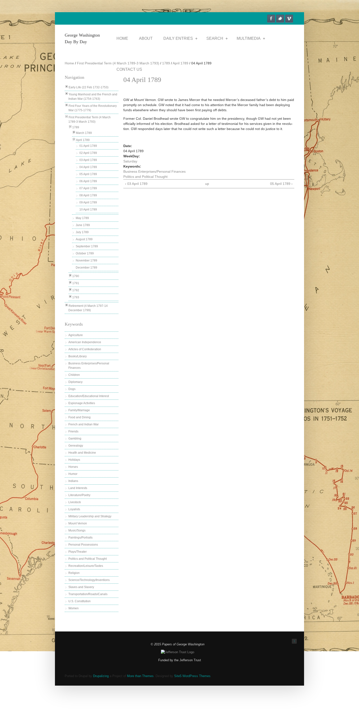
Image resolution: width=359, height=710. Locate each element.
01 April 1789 (88, 146)
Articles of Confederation (84, 349)
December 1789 (86, 267)
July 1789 (82, 232)
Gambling (74, 438)
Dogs (71, 389)
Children (74, 375)
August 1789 (84, 239)
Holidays (74, 459)
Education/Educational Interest (88, 396)
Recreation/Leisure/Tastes (85, 566)
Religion (74, 573)
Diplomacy (75, 382)
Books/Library (77, 356)
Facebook (271, 18)
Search (214, 38)
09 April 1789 (88, 202)
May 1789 (82, 218)
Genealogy (75, 445)
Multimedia (249, 38)
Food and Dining (79, 417)
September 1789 (87, 246)
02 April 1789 (88, 153)
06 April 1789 (88, 181)
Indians (73, 481)
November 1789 (86, 260)
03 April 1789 (88, 160)
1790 (75, 276)
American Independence (84, 342)
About (146, 38)
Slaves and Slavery (81, 587)
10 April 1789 (88, 209)
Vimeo (289, 18)
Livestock (74, 502)
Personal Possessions (83, 544)
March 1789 (84, 133)
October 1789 (85, 253)
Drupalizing (101, 676)
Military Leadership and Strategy (89, 516)
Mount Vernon (77, 523)
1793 (75, 297)
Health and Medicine (82, 452)
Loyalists (74, 509)
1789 (166, 63)
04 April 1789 (88, 167)
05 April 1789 (88, 174)
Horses (73, 467)
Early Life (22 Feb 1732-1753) (88, 87)
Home (122, 38)
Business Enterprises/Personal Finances (154, 171)
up (207, 184)
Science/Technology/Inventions (89, 580)
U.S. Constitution (79, 601)
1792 (75, 290)
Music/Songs (76, 530)
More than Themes (140, 676)
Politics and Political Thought (87, 558)
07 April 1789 (88, 188)
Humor (72, 474)
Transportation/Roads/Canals (87, 594)
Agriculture (75, 335)
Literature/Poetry (79, 495)
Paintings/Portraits (80, 537)
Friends (73, 431)
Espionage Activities (81, 403)
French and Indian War (83, 424)
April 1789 (180, 63)
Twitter (280, 18)
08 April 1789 (88, 195)
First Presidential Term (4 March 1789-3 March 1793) (118, 63)
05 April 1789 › (281, 184)
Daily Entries (178, 38)
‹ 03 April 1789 (136, 184)
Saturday (130, 161)
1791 (75, 283)
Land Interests (77, 488)
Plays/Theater (77, 551)
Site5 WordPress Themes (192, 676)
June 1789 (83, 225)
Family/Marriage (79, 410)
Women (73, 608)
